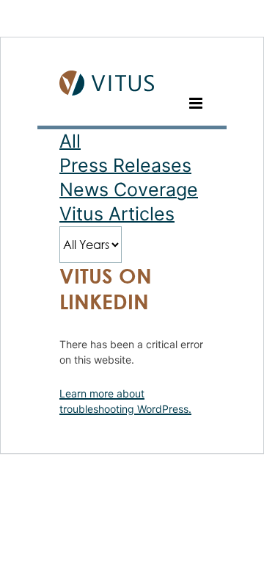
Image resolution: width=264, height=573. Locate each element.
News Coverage (128, 190)
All (70, 141)
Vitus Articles (117, 214)
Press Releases (125, 165)
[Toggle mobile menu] (197, 103)
